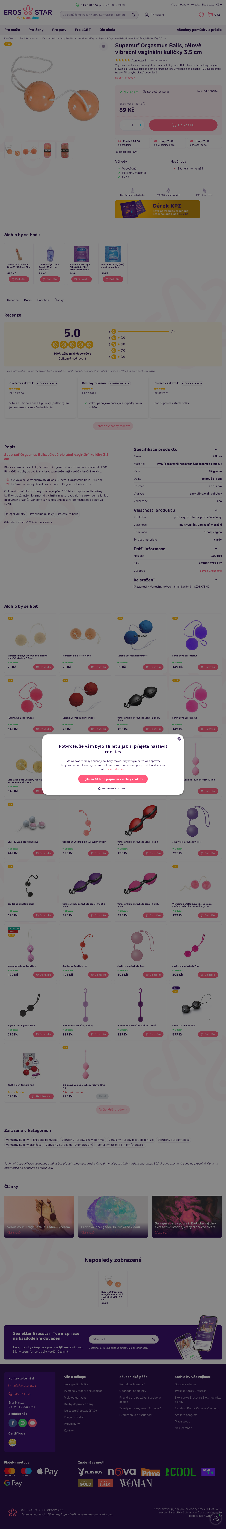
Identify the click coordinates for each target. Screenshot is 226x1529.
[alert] (113, 764)
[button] (113, 788)
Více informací (116, 769)
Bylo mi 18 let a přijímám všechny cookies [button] (113, 779)
